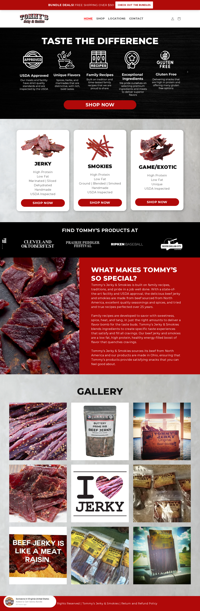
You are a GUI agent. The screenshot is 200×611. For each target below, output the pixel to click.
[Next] (187, 72)
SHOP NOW (43, 203)
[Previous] (12, 72)
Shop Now (43, 104)
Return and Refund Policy (139, 603)
